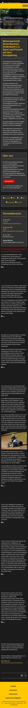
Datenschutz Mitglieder (13, 698)
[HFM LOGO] (13, 198)
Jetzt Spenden (9, 181)
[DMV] (23, 198)
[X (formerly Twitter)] (25, 675)
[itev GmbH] (6, 198)
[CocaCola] (18, 202)
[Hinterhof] (18, 198)
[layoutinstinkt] (10, 202)
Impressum (13, 690)
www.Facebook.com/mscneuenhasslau (12, 663)
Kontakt (13, 686)
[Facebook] (21, 675)
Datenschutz (13, 694)
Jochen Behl (12, 703)
